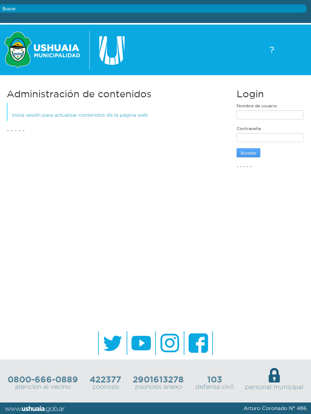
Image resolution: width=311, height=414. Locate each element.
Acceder (248, 153)
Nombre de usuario (257, 105)
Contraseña (249, 128)
